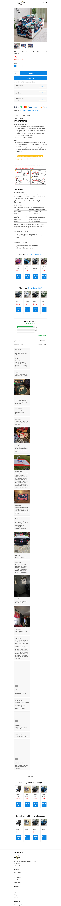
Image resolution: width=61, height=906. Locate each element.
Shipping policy (17, 877)
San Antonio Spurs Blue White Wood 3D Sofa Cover (35, 267)
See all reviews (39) (30, 323)
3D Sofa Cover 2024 (35, 255)
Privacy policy (17, 872)
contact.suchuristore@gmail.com (22, 866)
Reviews (16, 897)
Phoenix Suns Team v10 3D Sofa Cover (18, 267)
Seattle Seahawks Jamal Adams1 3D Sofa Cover (27, 301)
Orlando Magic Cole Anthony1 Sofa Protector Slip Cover (27, 795)
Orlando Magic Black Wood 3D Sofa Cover (35, 301)
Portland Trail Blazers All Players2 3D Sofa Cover (44, 267)
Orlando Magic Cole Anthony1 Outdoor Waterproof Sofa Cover (18, 795)
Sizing (15, 895)
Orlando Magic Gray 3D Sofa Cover (35, 795)
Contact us (16, 890)
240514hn (22, 110)
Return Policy (17, 880)
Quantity (16, 70)
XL (23, 66)
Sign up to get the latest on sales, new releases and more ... (29, 905)
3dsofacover (35, 110)
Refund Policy (17, 882)
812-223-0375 (17, 863)
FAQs (15, 892)
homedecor (28, 110)
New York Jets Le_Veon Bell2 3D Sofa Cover (44, 301)
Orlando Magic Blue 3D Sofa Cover (43, 795)
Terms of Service (18, 875)
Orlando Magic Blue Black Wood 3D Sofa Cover (27, 267)
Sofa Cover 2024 (35, 288)
